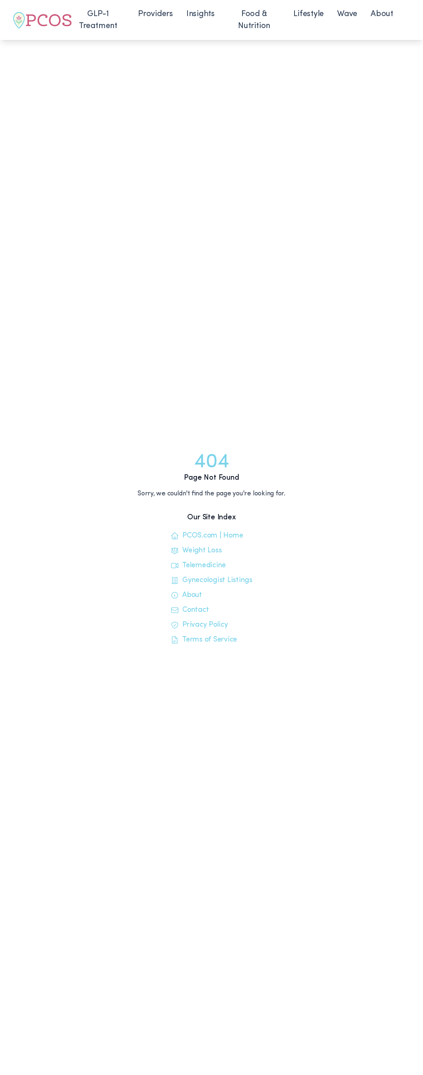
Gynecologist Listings (217, 580)
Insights (200, 14)
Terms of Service (209, 640)
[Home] (42, 20)
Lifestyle (308, 14)
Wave (347, 14)
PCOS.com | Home (212, 536)
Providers (155, 14)
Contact (195, 610)
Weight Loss (201, 550)
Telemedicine (204, 565)
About (382, 14)
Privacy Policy (205, 625)
